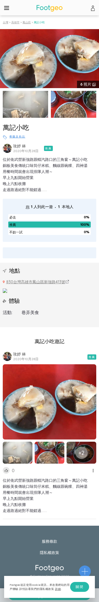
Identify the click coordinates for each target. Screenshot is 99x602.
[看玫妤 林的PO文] (7, 148)
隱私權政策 (49, 552)
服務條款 (49, 541)
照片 (86, 84)
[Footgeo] (49, 8)
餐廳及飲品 (17, 136)
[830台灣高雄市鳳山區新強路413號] (5, 290)
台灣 (5, 22)
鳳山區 (27, 22)
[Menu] (6, 7)
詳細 (58, 588)
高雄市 (15, 22)
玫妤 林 (19, 146)
